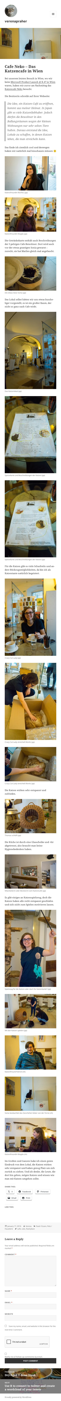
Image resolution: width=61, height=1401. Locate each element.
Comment (10, 1254)
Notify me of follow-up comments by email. (24, 1356)
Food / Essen (41, 1226)
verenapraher (16, 21)
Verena (29, 1226)
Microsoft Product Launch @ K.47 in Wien (33, 81)
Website (9, 1314)
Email (8, 1302)
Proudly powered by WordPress (18, 1397)
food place (30, 1229)
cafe (19, 1229)
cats (23, 1229)
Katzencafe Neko (14, 89)
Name (8, 1291)
